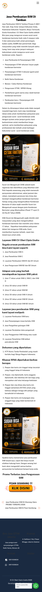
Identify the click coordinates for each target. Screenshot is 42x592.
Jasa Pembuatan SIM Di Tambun (21, 18)
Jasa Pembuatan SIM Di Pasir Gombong (20, 508)
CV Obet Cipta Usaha (20, 580)
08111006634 (13, 560)
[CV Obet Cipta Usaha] (5, 7)
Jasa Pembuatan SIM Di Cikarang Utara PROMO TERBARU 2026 (21, 503)
